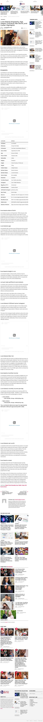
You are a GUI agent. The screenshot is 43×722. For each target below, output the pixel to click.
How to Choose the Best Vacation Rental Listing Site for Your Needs (35, 12)
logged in (6, 622)
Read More (32, 29)
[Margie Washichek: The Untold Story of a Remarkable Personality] (7, 589)
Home (27, 720)
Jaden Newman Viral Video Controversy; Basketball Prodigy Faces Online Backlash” (21, 682)
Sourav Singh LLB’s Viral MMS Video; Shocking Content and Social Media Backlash (7, 682)
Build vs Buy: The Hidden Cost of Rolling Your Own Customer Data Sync (25, 12)
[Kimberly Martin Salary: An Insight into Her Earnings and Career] (7, 581)
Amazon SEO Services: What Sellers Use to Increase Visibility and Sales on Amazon (14, 12)
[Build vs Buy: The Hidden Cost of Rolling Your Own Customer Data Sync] (25, 7)
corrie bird (20, 610)
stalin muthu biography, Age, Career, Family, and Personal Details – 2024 (21, 638)
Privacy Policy (32, 704)
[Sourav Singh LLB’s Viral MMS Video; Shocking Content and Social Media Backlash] (7, 675)
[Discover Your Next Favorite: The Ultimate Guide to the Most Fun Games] (21, 551)
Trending (35, 1)
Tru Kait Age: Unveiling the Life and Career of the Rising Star (21, 603)
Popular (21, 1)
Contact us (32, 701)
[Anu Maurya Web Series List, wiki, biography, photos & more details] (7, 572)
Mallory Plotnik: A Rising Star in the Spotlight (20, 595)
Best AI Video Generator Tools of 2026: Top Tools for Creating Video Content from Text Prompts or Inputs (5, 13)
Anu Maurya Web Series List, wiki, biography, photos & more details (20, 571)
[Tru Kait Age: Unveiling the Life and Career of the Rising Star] (7, 606)
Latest (7, 1)
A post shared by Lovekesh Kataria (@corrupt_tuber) (14, 266)
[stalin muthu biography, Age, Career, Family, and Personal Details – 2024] (21, 632)
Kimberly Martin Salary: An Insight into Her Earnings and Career (21, 579)
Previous (0, 10)
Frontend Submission (33, 702)
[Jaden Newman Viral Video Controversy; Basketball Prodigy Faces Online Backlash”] (21, 675)
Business (17, 523)
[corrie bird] (8, 614)
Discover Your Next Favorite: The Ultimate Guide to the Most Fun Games (21, 559)
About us (31, 699)
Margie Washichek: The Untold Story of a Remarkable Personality (21, 587)
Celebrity (31, 700)
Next (42, 10)
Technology (3, 523)
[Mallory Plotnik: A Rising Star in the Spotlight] (7, 597)
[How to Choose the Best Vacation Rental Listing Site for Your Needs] (35, 7)
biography (10, 566)
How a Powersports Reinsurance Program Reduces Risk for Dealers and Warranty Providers (6, 560)
